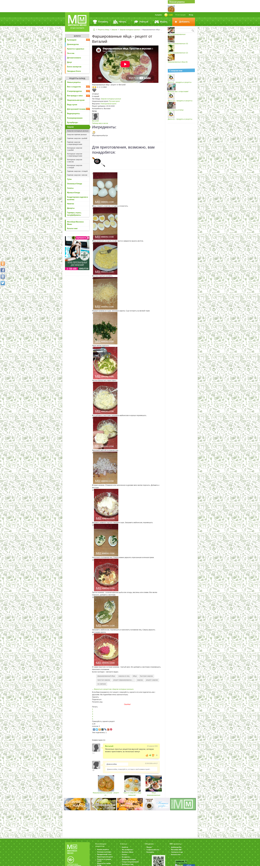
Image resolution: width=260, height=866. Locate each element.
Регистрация (180, 15)
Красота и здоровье (75, 49)
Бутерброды (72, 122)
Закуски (114, 30)
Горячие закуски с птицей (77, 171)
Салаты (70, 188)
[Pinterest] (111, 729)
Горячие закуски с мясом (77, 175)
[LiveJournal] (105, 729)
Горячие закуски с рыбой (77, 138)
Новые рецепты (74, 82)
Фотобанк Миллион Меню (75, 223)
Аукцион (158, 15)
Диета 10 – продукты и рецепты (180, 101)
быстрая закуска (146, 676)
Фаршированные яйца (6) (178, 62)
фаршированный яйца (106, 676)
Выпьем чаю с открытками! (178, 91)
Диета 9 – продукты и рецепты (179, 82)
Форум (149, 847)
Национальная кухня (75, 100)
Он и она (70, 53)
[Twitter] (96, 729)
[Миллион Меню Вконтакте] (2, 276)
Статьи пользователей (130, 862)
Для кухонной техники (76, 109)
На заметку (126, 857)
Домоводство (73, 44)
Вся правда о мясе (75, 95)
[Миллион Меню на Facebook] (2, 270)
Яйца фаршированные (177, 34)
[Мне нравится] (147, 755)
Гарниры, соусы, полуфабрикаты (74, 213)
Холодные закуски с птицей (74, 166)
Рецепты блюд (103, 30)
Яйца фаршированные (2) (178, 53)
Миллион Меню (127, 852)
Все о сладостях (74, 87)
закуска (140, 680)
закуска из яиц (123, 676)
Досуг (69, 62)
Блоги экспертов (74, 67)
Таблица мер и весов (100, 123)
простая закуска (104, 680)
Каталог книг (72, 228)
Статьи (124, 854)
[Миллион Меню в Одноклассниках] (2, 263)
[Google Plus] (108, 729)
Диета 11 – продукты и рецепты (180, 119)
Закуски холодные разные (130, 30)
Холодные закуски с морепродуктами (74, 155)
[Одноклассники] (99, 729)
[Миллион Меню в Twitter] (2, 283)
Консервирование (74, 118)
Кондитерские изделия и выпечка (77, 198)
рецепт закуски (152, 680)
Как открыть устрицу (175, 110)
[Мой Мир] (102, 729)
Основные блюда (74, 183)
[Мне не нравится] (153, 755)
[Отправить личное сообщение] (93, 753)
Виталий (95, 121)
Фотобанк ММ (176, 849)
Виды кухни (72, 104)
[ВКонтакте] (94, 729)
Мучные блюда (73, 192)
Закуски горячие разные (77, 135)
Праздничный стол (104, 854)
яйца (135, 676)
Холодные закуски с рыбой (74, 149)
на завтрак (102, 684)
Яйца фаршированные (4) (178, 44)
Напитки (70, 204)
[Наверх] (2, 295)
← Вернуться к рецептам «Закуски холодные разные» (113, 689)
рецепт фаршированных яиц (124, 680)
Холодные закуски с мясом (74, 161)
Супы (69, 179)
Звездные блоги (74, 71)
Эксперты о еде (127, 864)
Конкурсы (150, 852)
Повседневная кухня (108, 104)
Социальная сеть (153, 849)
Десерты (70, 208)
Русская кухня (114, 101)
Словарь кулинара (104, 852)
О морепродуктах (74, 91)
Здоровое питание (129, 859)
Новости (125, 847)
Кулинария (71, 40)
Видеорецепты (73, 113)
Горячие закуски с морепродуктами (74, 143)
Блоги (77, 36)
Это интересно (127, 849)
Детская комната (74, 58)
